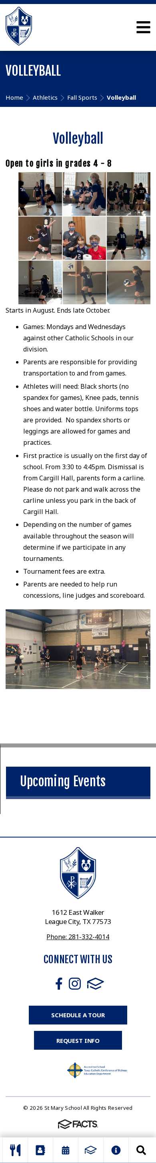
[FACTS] (90, 1150)
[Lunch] (15, 1150)
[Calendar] (65, 1150)
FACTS (95, 983)
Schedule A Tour (78, 1015)
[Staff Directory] (40, 1150)
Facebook (59, 983)
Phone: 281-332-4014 (77, 936)
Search (141, 1150)
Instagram (75, 983)
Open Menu (143, 27)
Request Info (78, 1040)
